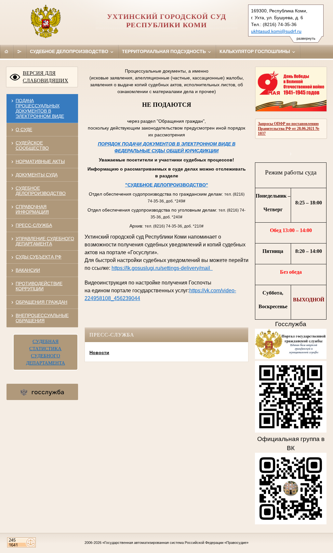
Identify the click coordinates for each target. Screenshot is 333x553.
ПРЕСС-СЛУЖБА (34, 225)
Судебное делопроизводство (70, 51)
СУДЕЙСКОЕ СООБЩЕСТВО (32, 145)
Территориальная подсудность (164, 51)
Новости (99, 352)
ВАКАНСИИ (28, 270)
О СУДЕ (24, 129)
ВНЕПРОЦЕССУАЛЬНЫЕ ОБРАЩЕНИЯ (42, 318)
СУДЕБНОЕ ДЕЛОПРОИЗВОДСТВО (41, 191)
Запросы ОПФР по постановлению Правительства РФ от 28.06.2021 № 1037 (288, 128)
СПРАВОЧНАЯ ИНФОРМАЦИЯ (32, 209)
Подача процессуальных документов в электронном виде (40, 108)
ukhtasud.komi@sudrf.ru (276, 31)
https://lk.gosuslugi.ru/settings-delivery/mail (162, 268)
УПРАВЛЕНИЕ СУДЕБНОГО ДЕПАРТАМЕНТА (45, 241)
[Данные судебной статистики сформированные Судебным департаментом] (291, 153)
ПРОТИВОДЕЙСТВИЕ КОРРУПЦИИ (39, 286)
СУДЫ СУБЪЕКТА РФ (38, 256)
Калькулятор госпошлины (255, 51)
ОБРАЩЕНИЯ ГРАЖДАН (41, 302)
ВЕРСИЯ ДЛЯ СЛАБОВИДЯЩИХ (45, 76)
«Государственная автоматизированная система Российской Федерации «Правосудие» (175, 543)
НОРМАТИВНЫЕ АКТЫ (40, 161)
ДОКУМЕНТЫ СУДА (37, 174)
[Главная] (6, 51)
